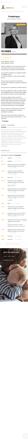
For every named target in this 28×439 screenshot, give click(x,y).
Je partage (6, 57)
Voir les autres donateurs (13, 243)
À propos (3, 125)
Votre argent (11, 125)
